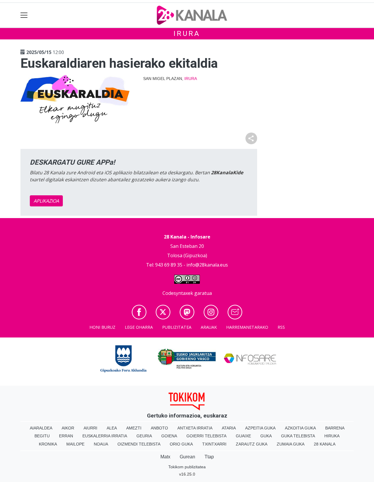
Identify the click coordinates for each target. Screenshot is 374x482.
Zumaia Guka (290, 444)
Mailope (75, 444)
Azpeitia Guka (260, 428)
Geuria (144, 436)
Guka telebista (298, 436)
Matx (165, 456)
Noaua (101, 444)
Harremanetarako (247, 327)
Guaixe (243, 436)
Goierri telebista (206, 436)
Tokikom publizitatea (187, 466)
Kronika (48, 444)
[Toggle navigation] (24, 15)
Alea (112, 428)
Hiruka (332, 436)
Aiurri (90, 428)
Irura (187, 33)
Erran (66, 436)
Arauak (209, 327)
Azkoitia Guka (300, 428)
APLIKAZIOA (46, 201)
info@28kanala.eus (207, 265)
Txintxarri (214, 444)
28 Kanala (324, 444)
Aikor (68, 428)
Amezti (133, 428)
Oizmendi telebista (138, 444)
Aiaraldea (41, 428)
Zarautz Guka (251, 444)
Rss (281, 327)
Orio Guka (181, 444)
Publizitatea (176, 327)
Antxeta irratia (194, 428)
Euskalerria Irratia (104, 436)
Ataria (229, 428)
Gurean (187, 456)
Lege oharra (139, 327)
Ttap (209, 456)
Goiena (169, 436)
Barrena (334, 428)
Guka (266, 436)
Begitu (42, 436)
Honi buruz (102, 327)
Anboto (159, 428)
